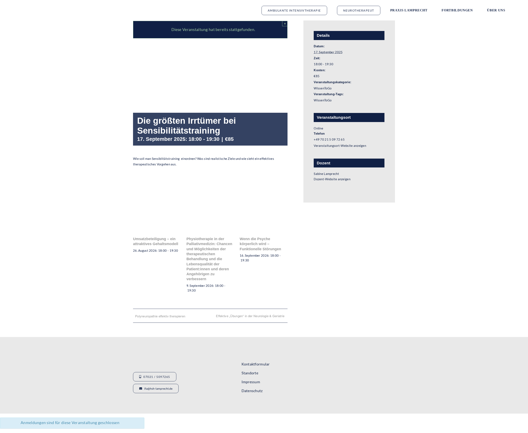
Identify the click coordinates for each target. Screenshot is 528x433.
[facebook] (243, 403)
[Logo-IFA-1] (366, 357)
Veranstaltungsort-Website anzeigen (340, 145)
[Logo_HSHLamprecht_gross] (39, 5)
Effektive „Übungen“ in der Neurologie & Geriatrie (250, 316)
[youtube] (250, 403)
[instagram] (258, 403)
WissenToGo (322, 88)
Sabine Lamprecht (326, 174)
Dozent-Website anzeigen (332, 179)
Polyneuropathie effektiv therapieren (160, 316)
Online (318, 128)
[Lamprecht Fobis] (366, 373)
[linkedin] (265, 403)
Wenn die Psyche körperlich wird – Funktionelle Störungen (260, 244)
